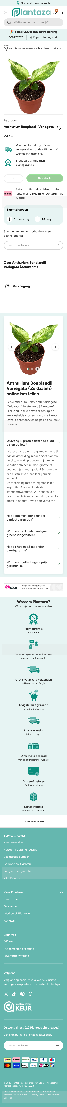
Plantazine (11, 899)
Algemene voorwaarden (15, 1094)
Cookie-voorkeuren (13, 1091)
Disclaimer (53, 1094)
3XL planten (15, 120)
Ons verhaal (11, 906)
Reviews (9, 920)
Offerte (11, 104)
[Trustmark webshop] (33, 585)
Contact (12, 112)
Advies (11, 96)
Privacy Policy (37, 1094)
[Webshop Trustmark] (18, 998)
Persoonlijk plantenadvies (20, 849)
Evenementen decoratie (19, 948)
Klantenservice (13, 842)
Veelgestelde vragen (17, 856)
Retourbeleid (49, 1091)
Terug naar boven (33, 820)
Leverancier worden (16, 956)
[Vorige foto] (11, 347)
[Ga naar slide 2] (32, 369)
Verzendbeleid (32, 1091)
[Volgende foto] (55, 347)
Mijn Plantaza (13, 878)
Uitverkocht (45, 177)
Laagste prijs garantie (17, 871)
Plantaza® (17, 1082)
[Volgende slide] (37, 369)
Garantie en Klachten (17, 864)
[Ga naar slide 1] (28, 369)
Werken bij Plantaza (17, 913)
